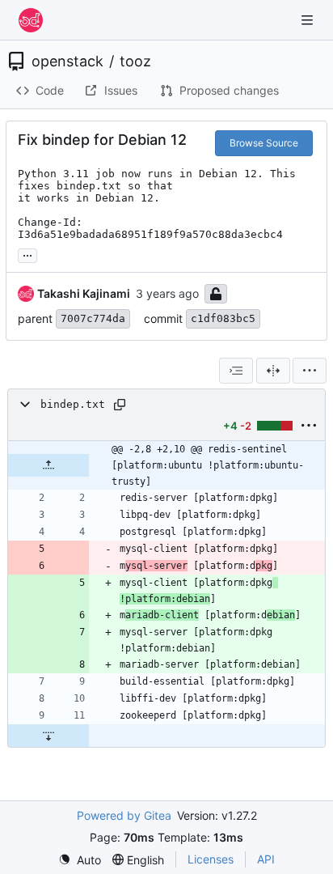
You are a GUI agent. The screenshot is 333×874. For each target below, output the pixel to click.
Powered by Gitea (124, 815)
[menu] (310, 371)
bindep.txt (72, 404)
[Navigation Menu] (309, 19)
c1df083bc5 (223, 318)
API (266, 859)
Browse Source (264, 143)
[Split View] (273, 371)
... (27, 253)
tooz (135, 61)
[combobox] (236, 371)
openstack (67, 61)
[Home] (30, 20)
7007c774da (93, 318)
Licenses (211, 859)
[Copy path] (119, 404)
